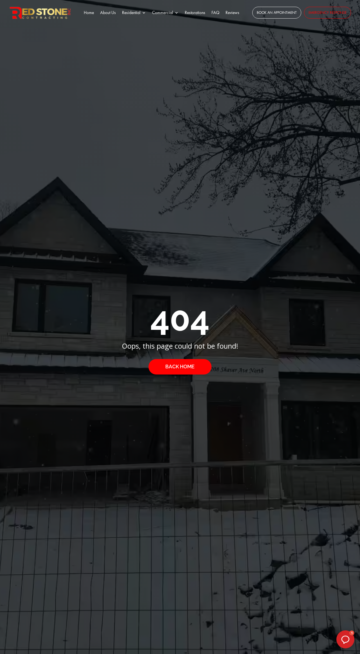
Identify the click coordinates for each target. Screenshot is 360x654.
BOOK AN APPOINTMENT (277, 12)
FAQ (215, 13)
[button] (345, 639)
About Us (108, 13)
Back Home (180, 366)
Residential (131, 13)
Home (89, 13)
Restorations (195, 13)
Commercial (162, 13)
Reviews (232, 13)
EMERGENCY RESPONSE (327, 12)
